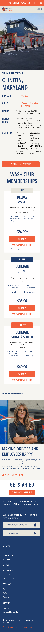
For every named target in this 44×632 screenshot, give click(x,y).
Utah (4, 551)
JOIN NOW (22, 239)
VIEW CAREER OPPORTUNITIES (14, 475)
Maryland (6, 559)
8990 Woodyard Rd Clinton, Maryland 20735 (28, 105)
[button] (39, 9)
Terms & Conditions (10, 627)
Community (7, 589)
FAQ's (5, 593)
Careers (6, 597)
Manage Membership (11, 612)
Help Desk (6, 608)
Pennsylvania (8, 555)
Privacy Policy (27, 627)
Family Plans (7, 574)
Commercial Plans (9, 578)
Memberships (8, 570)
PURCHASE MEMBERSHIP (21, 164)
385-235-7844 (23, 96)
